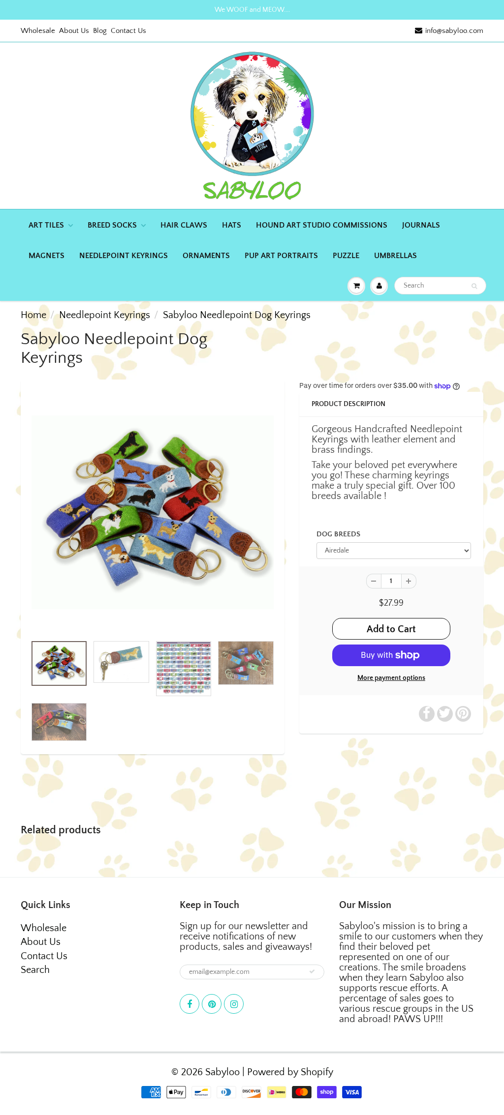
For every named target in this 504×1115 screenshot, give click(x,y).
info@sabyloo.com (454, 31)
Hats (231, 225)
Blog (100, 31)
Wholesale (38, 31)
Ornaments (206, 255)
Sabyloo (222, 1072)
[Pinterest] (211, 1004)
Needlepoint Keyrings (123, 255)
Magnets (46, 255)
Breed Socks (112, 225)
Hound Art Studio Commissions (321, 225)
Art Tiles (46, 225)
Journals (421, 225)
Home (33, 315)
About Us (74, 31)
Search (35, 970)
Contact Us (128, 31)
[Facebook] (189, 1004)
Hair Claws (183, 225)
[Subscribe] (312, 971)
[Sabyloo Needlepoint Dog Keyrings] (152, 512)
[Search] (474, 286)
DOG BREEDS (338, 534)
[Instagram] (234, 1004)
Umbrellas (395, 255)
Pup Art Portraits (281, 255)
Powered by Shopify (290, 1072)
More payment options (391, 678)
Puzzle (346, 255)
